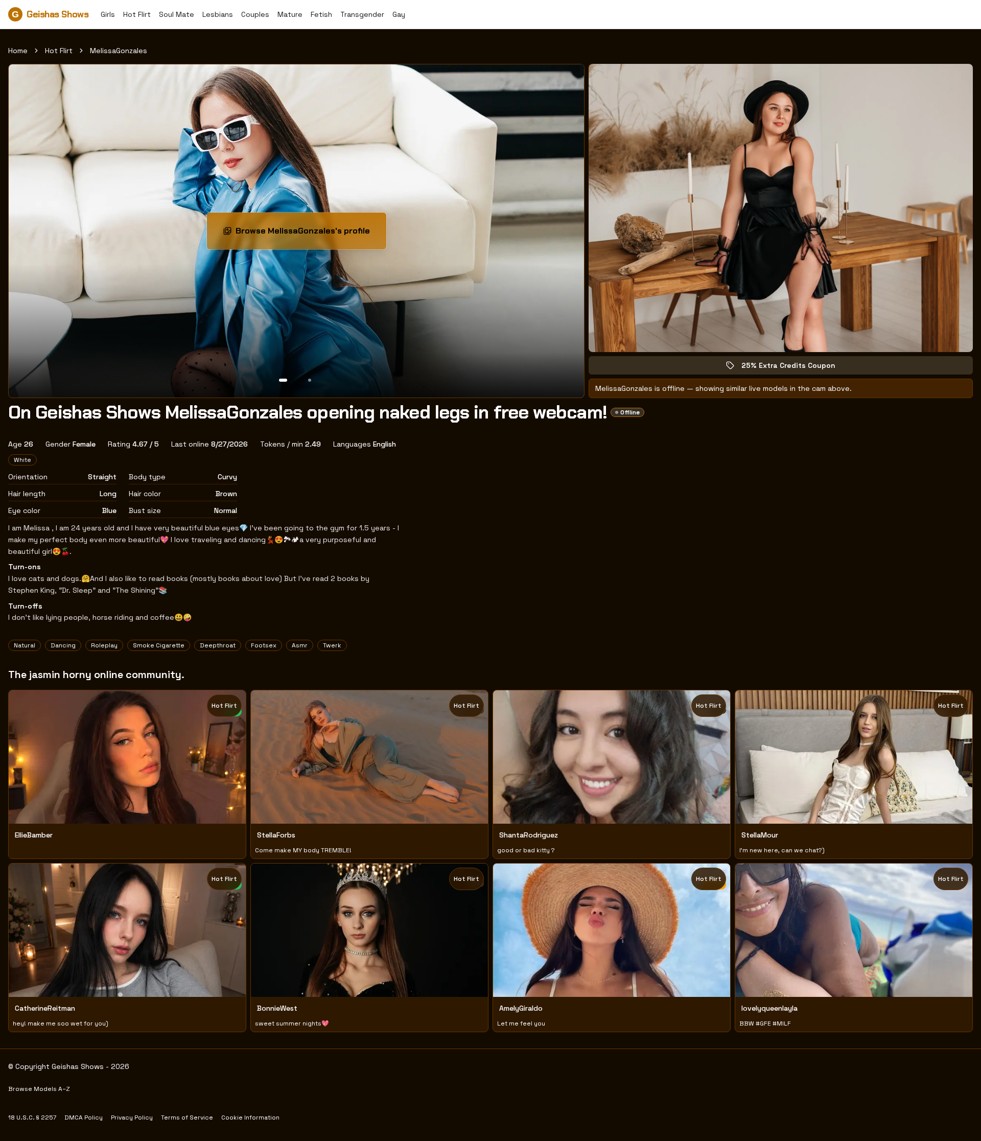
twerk (332, 645)
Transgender (362, 14)
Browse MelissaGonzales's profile (303, 233)
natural (24, 645)
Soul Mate (176, 14)
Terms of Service (187, 1117)
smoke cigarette (158, 645)
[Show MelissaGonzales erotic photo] (283, 380)
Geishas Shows (50, 14)
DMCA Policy (83, 1117)
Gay (398, 14)
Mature (289, 14)
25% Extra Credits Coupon (795, 368)
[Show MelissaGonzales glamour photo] (309, 380)
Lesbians (217, 14)
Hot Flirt (137, 14)
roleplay (104, 645)
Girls (108, 14)
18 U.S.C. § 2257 (32, 1117)
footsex (263, 645)
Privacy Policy (132, 1117)
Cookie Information (250, 1117)
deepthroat (218, 645)
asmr (300, 645)
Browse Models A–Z (39, 1089)
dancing (63, 645)
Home (18, 50)
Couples (255, 14)
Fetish (321, 14)
